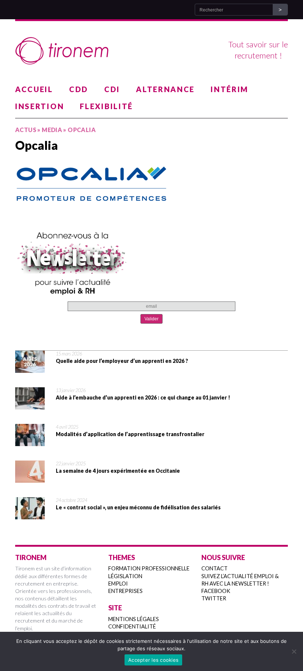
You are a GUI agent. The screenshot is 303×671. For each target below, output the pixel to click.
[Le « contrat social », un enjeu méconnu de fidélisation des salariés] (30, 514)
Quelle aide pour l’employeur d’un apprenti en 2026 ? (122, 361)
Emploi (118, 583)
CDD (78, 89)
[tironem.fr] (151, 51)
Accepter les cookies (153, 660)
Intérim (229, 89)
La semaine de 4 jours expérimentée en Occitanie (118, 471)
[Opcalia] (151, 183)
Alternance (165, 89)
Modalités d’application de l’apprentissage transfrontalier (130, 434)
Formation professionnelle (149, 568)
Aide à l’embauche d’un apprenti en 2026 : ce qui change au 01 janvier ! (143, 397)
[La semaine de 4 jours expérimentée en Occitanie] (30, 478)
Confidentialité (132, 626)
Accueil (34, 89)
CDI (112, 89)
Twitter (213, 598)
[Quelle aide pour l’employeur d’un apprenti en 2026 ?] (30, 368)
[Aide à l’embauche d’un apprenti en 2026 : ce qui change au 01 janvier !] (30, 405)
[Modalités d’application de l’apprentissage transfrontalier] (30, 441)
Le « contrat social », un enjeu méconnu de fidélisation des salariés (138, 507)
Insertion (39, 106)
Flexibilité (106, 106)
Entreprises (125, 591)
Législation (125, 576)
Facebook (215, 591)
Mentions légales (133, 619)
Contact (214, 568)
